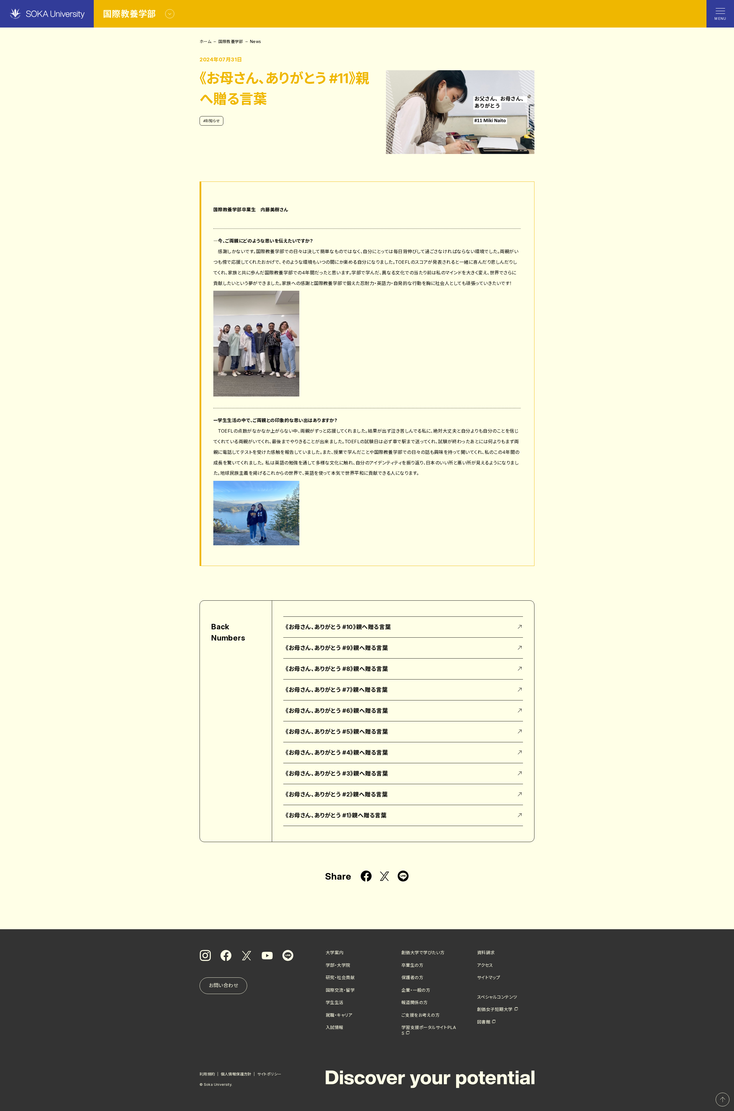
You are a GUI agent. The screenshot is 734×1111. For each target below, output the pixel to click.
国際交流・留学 (340, 990)
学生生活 (334, 1002)
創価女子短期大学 (495, 1009)
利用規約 (207, 1074)
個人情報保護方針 (236, 1074)
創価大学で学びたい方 (423, 952)
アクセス (485, 965)
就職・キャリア (339, 1015)
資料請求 (486, 952)
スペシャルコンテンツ (497, 997)
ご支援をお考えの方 (420, 1015)
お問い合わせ (223, 985)
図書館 (483, 1022)
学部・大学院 (338, 965)
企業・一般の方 (415, 990)
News (255, 41)
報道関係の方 (414, 1002)
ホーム (205, 41)
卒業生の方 (412, 965)
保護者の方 (412, 977)
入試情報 (334, 1027)
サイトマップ (488, 977)
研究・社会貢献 (340, 977)
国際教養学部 (230, 41)
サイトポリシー (269, 1074)
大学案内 (334, 952)
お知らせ (211, 120)
